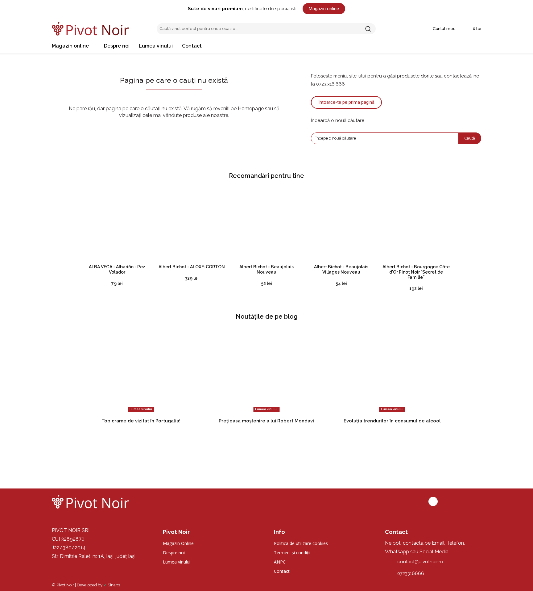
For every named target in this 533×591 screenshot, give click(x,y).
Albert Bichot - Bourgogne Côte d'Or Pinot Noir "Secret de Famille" (416, 272)
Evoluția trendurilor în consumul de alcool (392, 421)
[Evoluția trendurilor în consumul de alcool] (392, 371)
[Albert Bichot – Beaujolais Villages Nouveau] (341, 224)
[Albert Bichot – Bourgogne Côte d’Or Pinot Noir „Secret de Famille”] (416, 224)
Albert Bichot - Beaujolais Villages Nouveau (341, 269)
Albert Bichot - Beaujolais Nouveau (266, 269)
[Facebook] (433, 501)
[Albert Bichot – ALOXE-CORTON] (191, 224)
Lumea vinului (141, 409)
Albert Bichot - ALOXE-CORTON (192, 266)
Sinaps (114, 585)
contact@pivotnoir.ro (420, 561)
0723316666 (410, 573)
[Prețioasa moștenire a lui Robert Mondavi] (266, 371)
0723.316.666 (330, 84)
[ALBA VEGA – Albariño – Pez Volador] (117, 224)
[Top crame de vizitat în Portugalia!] (141, 371)
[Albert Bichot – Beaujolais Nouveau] (266, 224)
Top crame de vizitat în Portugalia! (140, 421)
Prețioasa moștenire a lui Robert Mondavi (266, 421)
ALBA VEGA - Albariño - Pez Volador (117, 269)
